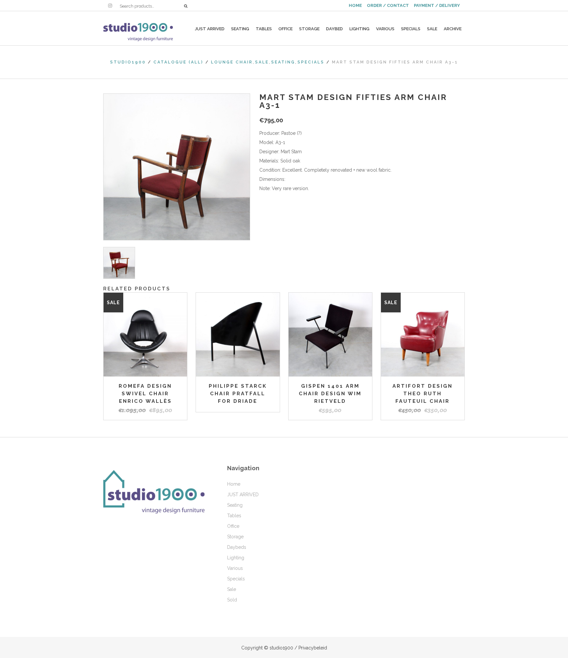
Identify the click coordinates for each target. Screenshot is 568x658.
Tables (234, 515)
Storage (235, 536)
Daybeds (236, 547)
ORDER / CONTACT (388, 5)
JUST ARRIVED (243, 494)
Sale (262, 62)
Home (233, 484)
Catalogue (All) (178, 62)
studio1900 (128, 62)
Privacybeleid (312, 647)
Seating (283, 62)
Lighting (235, 557)
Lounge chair (232, 62)
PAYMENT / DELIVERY (437, 5)
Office (233, 526)
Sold (232, 599)
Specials (310, 62)
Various (235, 568)
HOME (355, 5)
